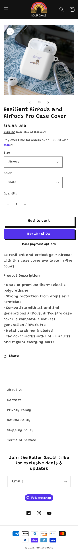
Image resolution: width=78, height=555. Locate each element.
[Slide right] (48, 103)
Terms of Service (21, 440)
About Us (14, 390)
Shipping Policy (20, 430)
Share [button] (14, 356)
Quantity (10, 193)
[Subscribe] (65, 481)
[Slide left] (30, 103)
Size (7, 152)
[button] (6, 9)
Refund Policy (19, 420)
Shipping (9, 132)
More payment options (39, 244)
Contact (14, 400)
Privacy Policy (19, 410)
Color (8, 173)
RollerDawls (44, 548)
